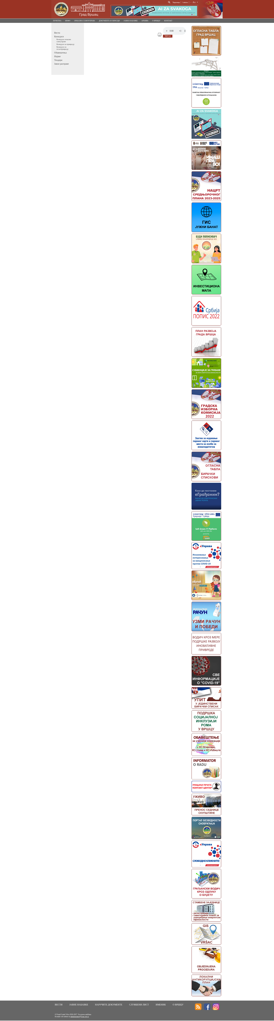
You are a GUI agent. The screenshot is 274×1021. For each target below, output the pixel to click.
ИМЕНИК (161, 1004)
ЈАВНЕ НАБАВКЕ (131, 21)
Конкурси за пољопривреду (62, 48)
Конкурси (59, 36)
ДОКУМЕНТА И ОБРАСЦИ (109, 21)
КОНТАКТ (168, 21)
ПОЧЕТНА (57, 21)
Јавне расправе (61, 64)
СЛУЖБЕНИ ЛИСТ (139, 1004)
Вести (57, 33)
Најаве (57, 56)
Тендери (58, 60)
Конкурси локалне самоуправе (64, 40)
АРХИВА (144, 21)
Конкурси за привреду (65, 44)
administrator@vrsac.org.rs (79, 1017)
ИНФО (67, 21)
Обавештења (60, 52)
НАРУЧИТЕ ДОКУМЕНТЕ (108, 1004)
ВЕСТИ (59, 1004)
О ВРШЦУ (156, 21)
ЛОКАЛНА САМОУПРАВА (84, 21)
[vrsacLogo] (79, 18)
